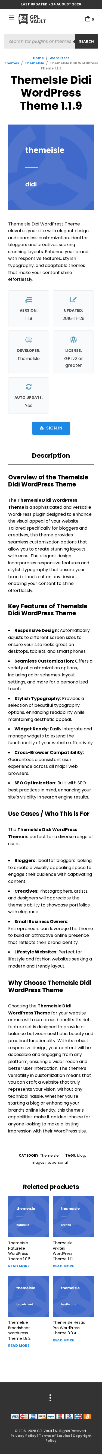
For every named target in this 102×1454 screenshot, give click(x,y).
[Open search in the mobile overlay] (51, 41)
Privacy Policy (23, 1435)
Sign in (54, 428)
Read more (18, 1266)
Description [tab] (51, 455)
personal (60, 1162)
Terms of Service (54, 1435)
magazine (41, 1162)
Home (38, 58)
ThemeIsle (34, 63)
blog (81, 1155)
